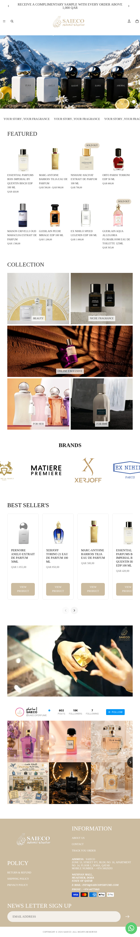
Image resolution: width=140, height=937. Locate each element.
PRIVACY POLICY (17, 885)
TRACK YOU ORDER (84, 850)
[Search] (12, 21)
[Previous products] (65, 610)
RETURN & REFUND (19, 872)
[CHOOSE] (63, 166)
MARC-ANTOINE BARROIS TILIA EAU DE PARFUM (93, 554)
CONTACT (78, 844)
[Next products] (74, 610)
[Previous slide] (9, 6)
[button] (118, 102)
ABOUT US (78, 838)
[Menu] (4, 21)
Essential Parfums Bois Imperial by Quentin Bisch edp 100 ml (127, 558)
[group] (70, 72)
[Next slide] (129, 6)
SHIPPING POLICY (18, 878)
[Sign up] (127, 916)
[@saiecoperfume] (19, 712)
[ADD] (32, 166)
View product (23, 589)
